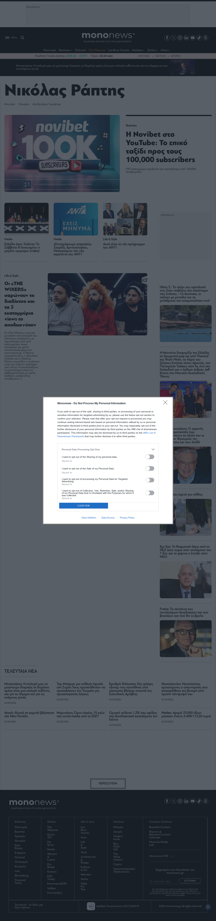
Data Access (108, 517)
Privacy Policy (127, 517)
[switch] (149, 457)
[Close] (166, 403)
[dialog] (108, 460)
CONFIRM (83, 505)
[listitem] (108, 449)
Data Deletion (89, 517)
